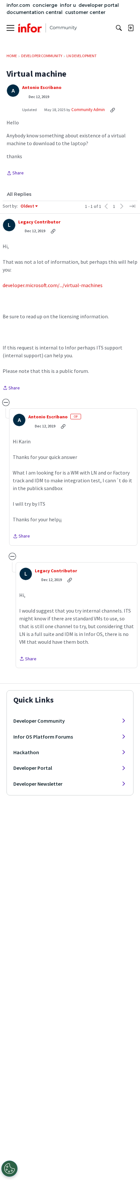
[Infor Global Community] (47, 28)
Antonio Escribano (42, 87)
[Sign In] (130, 28)
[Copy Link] (113, 110)
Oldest (28, 206)
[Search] (119, 28)
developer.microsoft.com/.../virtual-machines (53, 285)
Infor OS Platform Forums (43, 736)
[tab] (19, 194)
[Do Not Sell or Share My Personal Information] (9, 1169)
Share (15, 173)
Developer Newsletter (38, 783)
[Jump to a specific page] (132, 206)
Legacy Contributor (39, 222)
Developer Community (39, 720)
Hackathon (26, 752)
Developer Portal (32, 768)
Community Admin (88, 110)
